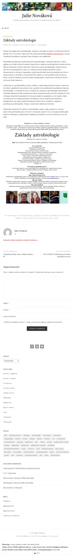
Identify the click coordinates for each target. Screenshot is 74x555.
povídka (6, 445)
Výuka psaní (7, 422)
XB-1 (41, 455)
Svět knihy (7, 452)
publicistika (15, 445)
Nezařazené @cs (9, 388)
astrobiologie (12, 215)
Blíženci (39, 439)
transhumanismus (41, 452)
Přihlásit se (7, 501)
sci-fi (38, 449)
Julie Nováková (37, 16)
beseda (25, 439)
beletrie (17, 439)
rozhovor (31, 449)
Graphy (44, 536)
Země (46, 455)
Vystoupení (7, 417)
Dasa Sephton (8, 483)
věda (50, 218)
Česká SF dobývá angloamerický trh (27, 468)
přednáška (53, 215)
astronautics (47, 435)
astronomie (22, 215)
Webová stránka (9, 316)
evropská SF (61, 439)
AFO (5, 435)
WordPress (25, 536)
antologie (26, 435)
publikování (25, 445)
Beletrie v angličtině (10, 374)
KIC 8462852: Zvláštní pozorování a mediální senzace (57, 255)
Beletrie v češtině (9, 378)
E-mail (6, 310)
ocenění (49, 442)
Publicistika (7, 398)
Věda (5, 412)
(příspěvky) (8, 506)
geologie (37, 215)
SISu (47, 109)
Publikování (7, 403)
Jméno (6, 303)
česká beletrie (55, 455)
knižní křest (29, 442)
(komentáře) (9, 511)
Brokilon (47, 439)
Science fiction (8, 407)
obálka (42, 442)
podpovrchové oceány (61, 442)
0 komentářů (41, 45)
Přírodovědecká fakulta (11, 449)
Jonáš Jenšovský (8, 468)
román (23, 449)
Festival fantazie (9, 442)
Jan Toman (45, 215)
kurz (36, 442)
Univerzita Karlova (41, 218)
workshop (19, 455)
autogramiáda (8, 439)
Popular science (8, 393)
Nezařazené (7, 36)
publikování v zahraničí (38, 445)
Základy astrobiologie (55, 54)
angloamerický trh (15, 435)
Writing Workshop (31, 455)
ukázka (52, 452)
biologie (30, 215)
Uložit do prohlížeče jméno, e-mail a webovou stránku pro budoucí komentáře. (33, 322)
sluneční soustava (47, 449)
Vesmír (55, 218)
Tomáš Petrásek (27, 218)
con (53, 439)
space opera (59, 449)
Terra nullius (17, 452)
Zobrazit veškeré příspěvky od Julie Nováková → (20, 240)
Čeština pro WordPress (11, 516)
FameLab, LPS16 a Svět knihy (24, 478)
